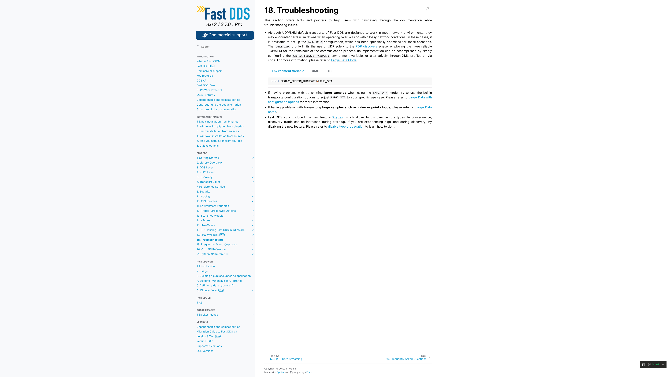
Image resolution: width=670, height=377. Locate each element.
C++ (329, 71)
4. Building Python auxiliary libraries (219, 280)
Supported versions (209, 346)
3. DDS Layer (205, 167)
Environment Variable (288, 71)
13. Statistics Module (210, 215)
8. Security (203, 191)
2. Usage (202, 271)
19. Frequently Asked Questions (217, 244)
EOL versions (205, 351)
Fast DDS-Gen (206, 85)
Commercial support (209, 71)
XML (315, 71)
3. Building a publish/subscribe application (224, 276)
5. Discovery (205, 177)
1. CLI (200, 302)
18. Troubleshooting (210, 239)
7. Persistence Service (211, 186)
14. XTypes (203, 220)
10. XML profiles (207, 201)
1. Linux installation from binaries (217, 121)
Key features (205, 75)
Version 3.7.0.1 (208, 336)
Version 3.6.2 (205, 341)
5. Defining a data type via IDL (216, 285)
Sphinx (280, 372)
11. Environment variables (213, 206)
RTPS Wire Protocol (209, 90)
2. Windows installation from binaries (220, 126)
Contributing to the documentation (219, 104)
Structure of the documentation (217, 109)
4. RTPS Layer (206, 172)
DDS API (202, 80)
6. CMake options (208, 145)
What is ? (208, 61)
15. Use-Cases (206, 225)
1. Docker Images (207, 314)
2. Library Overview (209, 162)
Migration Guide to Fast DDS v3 (217, 331)
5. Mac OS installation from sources (219, 140)
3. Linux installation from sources (218, 131)
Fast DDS (205, 66)
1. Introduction (206, 266)
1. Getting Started (208, 158)
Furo (308, 372)
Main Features (206, 95)
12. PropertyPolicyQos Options (216, 210)
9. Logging (203, 196)
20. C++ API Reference (211, 249)
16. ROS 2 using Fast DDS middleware (221, 230)
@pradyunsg (297, 372)
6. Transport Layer (208, 181)
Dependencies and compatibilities (218, 99)
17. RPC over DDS (210, 234)
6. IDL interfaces (210, 290)
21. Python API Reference (213, 254)
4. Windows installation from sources (220, 136)
